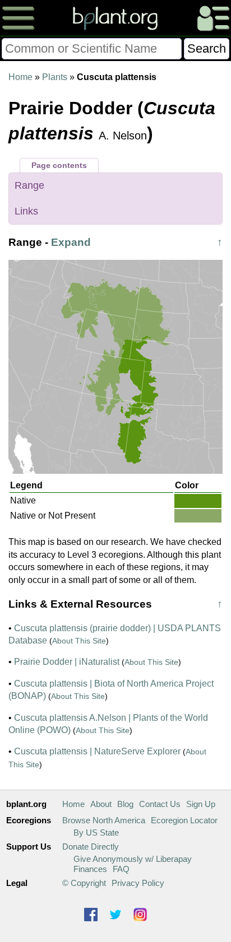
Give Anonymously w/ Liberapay (132, 859)
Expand (71, 242)
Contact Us (160, 804)
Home (20, 77)
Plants (54, 77)
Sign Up (200, 804)
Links (26, 211)
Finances (90, 869)
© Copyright (84, 883)
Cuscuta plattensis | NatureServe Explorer (97, 751)
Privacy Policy (138, 883)
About (101, 804)
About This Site (79, 640)
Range (29, 185)
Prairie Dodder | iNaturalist (66, 661)
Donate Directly (90, 846)
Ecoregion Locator (184, 820)
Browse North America (103, 820)
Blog (125, 804)
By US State (96, 832)
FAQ (121, 869)
